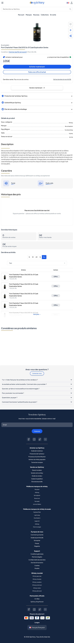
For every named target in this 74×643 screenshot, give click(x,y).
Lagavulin (37, 521)
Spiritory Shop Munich (37, 601)
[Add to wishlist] (70, 24)
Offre (56, 276)
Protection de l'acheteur (37, 454)
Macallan (37, 489)
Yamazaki (37, 501)
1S (29, 257)
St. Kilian (37, 599)
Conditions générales (37, 554)
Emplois (37, 568)
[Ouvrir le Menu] (2, 3)
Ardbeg (37, 492)
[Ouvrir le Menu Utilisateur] (72, 3)
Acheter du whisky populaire (37, 459)
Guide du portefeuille (37, 537)
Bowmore (37, 498)
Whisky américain (37, 585)
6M (36, 257)
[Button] (28, 439)
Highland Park (37, 512)
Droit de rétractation (37, 562)
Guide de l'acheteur (37, 451)
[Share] (70, 36)
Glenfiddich (37, 518)
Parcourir (21, 15)
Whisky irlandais (37, 579)
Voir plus (36, 314)
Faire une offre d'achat (37, 72)
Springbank (37, 495)
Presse (37, 543)
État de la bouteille (37, 481)
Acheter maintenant (37, 67)
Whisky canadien (37, 582)
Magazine (37, 546)
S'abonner (37, 431)
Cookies (37, 565)
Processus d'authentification (37, 456)
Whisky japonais (37, 576)
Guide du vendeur (37, 476)
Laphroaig (37, 515)
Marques (29, 15)
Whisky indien (37, 588)
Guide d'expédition (37, 479)
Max (44, 257)
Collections (45, 15)
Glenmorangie (37, 527)
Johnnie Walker (37, 504)
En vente (53, 15)
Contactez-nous (37, 373)
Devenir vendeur (37, 470)
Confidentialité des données (37, 560)
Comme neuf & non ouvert (18, 52)
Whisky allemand (37, 591)
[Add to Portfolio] (70, 30)
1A (40, 257)
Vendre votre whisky (37, 473)
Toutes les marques (37, 462)
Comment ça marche (37, 535)
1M (32, 257)
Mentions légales (37, 557)
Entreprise (37, 540)
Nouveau (36, 15)
